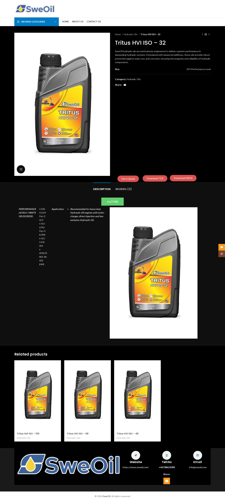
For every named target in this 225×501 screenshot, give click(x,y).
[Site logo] (35, 8)
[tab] (102, 187)
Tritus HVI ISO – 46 (128, 433)
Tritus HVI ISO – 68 (77, 433)
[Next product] (209, 34)
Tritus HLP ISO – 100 (28, 433)
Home (118, 34)
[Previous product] (202, 34)
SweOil (106, 496)
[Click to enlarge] (21, 169)
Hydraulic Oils (131, 34)
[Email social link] (125, 85)
